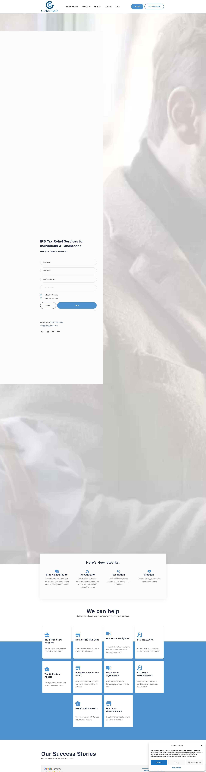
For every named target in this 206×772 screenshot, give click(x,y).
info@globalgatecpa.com (49, 325)
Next (77, 305)
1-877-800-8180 (57, 322)
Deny (177, 762)
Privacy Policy (176, 767)
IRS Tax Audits (145, 640)
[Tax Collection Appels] (47, 669)
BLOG (118, 6)
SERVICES (85, 6)
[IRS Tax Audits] (139, 634)
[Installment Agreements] (108, 667)
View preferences (194, 762)
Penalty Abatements (86, 708)
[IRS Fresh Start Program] (47, 634)
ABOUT (96, 6)
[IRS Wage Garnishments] (139, 667)
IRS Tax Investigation (118, 638)
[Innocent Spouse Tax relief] (77, 667)
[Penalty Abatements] (77, 703)
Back (48, 305)
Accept (159, 762)
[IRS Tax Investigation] (108, 633)
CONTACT (108, 6)
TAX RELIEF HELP (72, 6)
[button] (202, 746)
